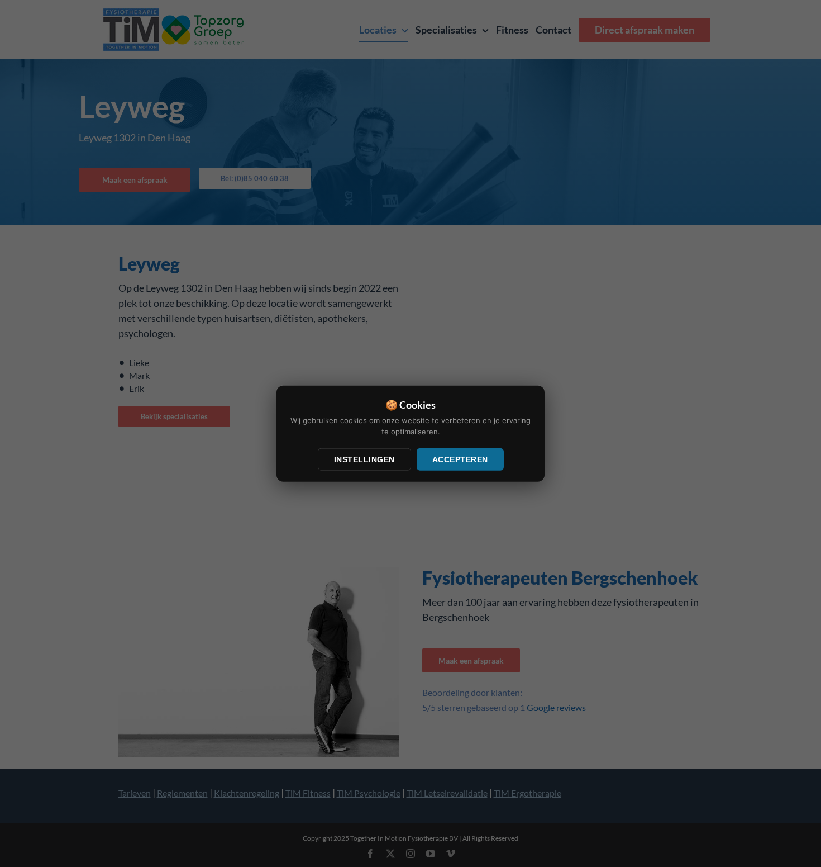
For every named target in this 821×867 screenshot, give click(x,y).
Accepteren (460, 459)
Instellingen (364, 459)
